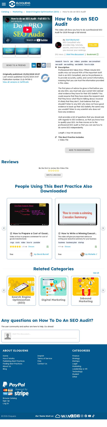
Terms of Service (44, 358)
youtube (84, 61)
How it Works (8, 358)
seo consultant (94, 61)
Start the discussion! (75, 54)
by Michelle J (91, 254)
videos (77, 61)
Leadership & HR (79, 369)
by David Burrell (41, 254)
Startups (76, 361)
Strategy (76, 358)
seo (71, 61)
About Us (7, 366)
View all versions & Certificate (16, 82)
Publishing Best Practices (14, 361)
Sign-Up (6, 401)
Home (5, 356)
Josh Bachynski (72, 40)
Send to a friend (16, 65)
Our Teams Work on (44, 416)
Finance (75, 356)
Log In (6, 403)
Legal (74, 364)
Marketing (76, 366)
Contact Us (42, 364)
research (58, 61)
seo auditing (68, 64)
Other (74, 377)
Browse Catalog (10, 398)
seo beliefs (79, 64)
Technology (77, 371)
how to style (89, 64)
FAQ (39, 361)
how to (66, 61)
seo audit (59, 64)
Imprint (40, 356)
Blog (5, 369)
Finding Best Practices (12, 364)
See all (96, 273)
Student (75, 374)
